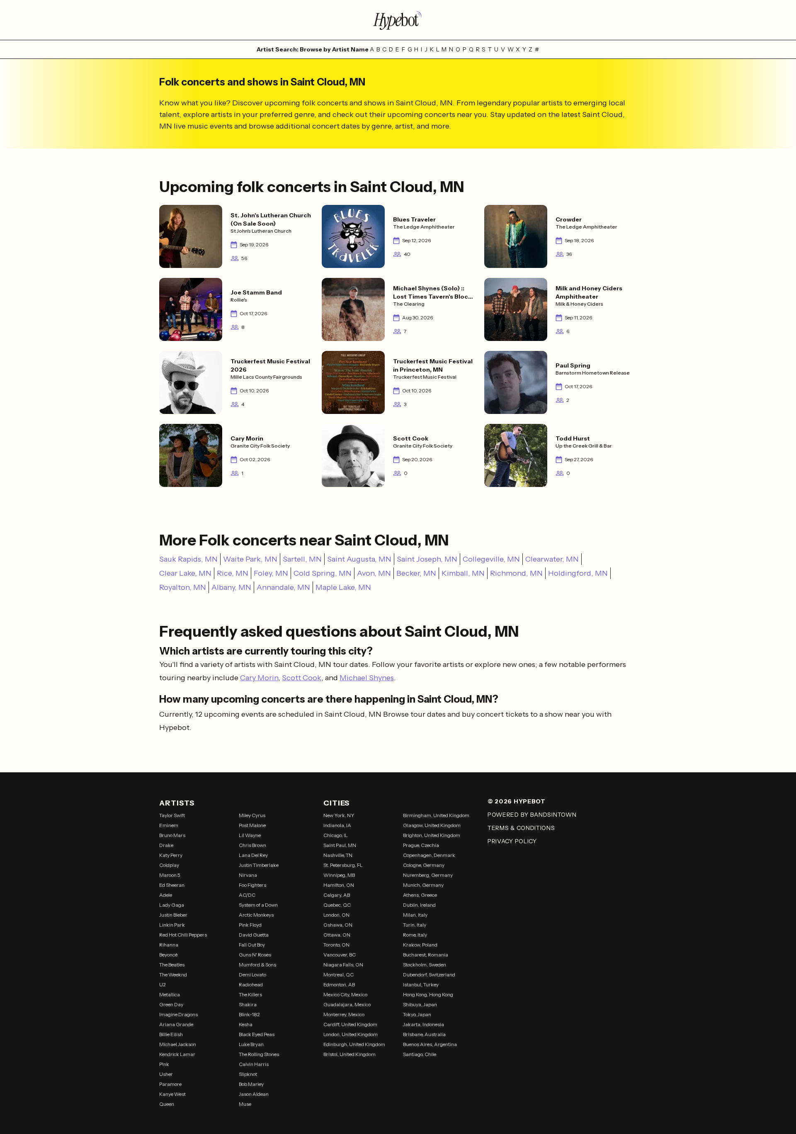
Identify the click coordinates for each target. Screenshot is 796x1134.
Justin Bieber (173, 915)
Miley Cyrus (252, 815)
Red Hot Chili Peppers (183, 935)
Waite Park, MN (250, 559)
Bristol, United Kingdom (349, 1054)
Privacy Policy (512, 841)
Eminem (168, 825)
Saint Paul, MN (339, 845)
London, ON (336, 915)
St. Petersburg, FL (343, 865)
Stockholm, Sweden (424, 964)
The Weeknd (173, 974)
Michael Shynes (367, 677)
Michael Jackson (177, 1044)
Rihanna (168, 945)
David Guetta (254, 935)
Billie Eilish (171, 1034)
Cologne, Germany (423, 865)
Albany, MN (231, 587)
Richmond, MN (516, 573)
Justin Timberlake (259, 865)
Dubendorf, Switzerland (429, 974)
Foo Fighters (252, 885)
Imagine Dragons (178, 1014)
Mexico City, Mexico (345, 994)
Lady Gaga (171, 905)
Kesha (245, 1024)
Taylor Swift (172, 815)
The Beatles (171, 964)
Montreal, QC (338, 974)
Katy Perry (170, 855)
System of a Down (258, 905)
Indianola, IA (337, 825)
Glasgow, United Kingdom (432, 825)
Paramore (170, 1084)
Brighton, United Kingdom (431, 835)
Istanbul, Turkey (421, 984)
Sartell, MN (302, 559)
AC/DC (247, 895)
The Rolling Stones (259, 1054)
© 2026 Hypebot (517, 801)
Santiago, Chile (419, 1054)
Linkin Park (172, 925)
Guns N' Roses (255, 954)
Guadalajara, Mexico (347, 1004)
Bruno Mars (172, 835)
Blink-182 (249, 1014)
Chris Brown (252, 845)
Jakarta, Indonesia (423, 1024)
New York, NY (338, 815)
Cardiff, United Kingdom (350, 1024)
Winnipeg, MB (339, 875)
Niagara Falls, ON (343, 964)
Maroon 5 (169, 875)
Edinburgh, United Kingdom (354, 1044)
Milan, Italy (415, 915)
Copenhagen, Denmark (429, 855)
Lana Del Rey (253, 855)
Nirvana (248, 875)
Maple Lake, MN (343, 587)
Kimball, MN (463, 573)
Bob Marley (251, 1084)
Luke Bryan (251, 1044)
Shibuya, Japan (420, 1004)
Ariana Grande (176, 1024)
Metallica (169, 994)
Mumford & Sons (257, 964)
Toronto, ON (336, 945)
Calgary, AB (336, 895)
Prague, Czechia (421, 845)
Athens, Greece (420, 895)
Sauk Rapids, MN (188, 559)
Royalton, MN (182, 587)
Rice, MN (232, 573)
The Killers (250, 994)
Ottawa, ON (336, 935)
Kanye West (172, 1094)
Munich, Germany (423, 885)
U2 (162, 984)
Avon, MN (374, 573)
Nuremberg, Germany (428, 875)
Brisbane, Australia (424, 1034)
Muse (245, 1104)
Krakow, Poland (420, 945)
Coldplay (169, 865)
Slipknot (248, 1074)
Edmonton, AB (339, 984)
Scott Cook (301, 677)
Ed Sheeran (171, 885)
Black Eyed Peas (256, 1034)
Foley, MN (271, 573)
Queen (166, 1104)
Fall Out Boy (252, 945)
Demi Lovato (252, 974)
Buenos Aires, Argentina (430, 1044)
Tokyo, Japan (417, 1014)
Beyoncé (168, 954)
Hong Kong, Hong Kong (428, 994)
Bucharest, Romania (425, 954)
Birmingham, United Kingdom (436, 815)
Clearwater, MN (552, 559)
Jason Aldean (254, 1094)
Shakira (248, 1004)
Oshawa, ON (337, 925)
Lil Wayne (250, 835)
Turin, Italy (414, 925)
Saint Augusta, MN (359, 559)
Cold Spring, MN (323, 573)
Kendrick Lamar (177, 1054)
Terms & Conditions (521, 828)
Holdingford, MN (578, 573)
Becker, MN (416, 573)
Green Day (171, 1004)
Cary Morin (259, 677)
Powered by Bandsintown (532, 814)
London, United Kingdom (350, 1034)
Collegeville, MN (491, 559)
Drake (166, 845)
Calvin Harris (254, 1064)
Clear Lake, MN (185, 573)
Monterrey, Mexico (343, 1014)
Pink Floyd (250, 925)
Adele (165, 895)
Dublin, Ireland (419, 905)
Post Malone (252, 825)
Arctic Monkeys (256, 915)
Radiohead (251, 984)
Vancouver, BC (339, 954)
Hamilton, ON (338, 885)
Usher (166, 1074)
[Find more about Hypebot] (398, 20)
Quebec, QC (337, 905)
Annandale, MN (283, 587)
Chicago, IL (335, 835)
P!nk (164, 1064)
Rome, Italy (415, 935)
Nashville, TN (337, 855)
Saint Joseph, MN (427, 559)
